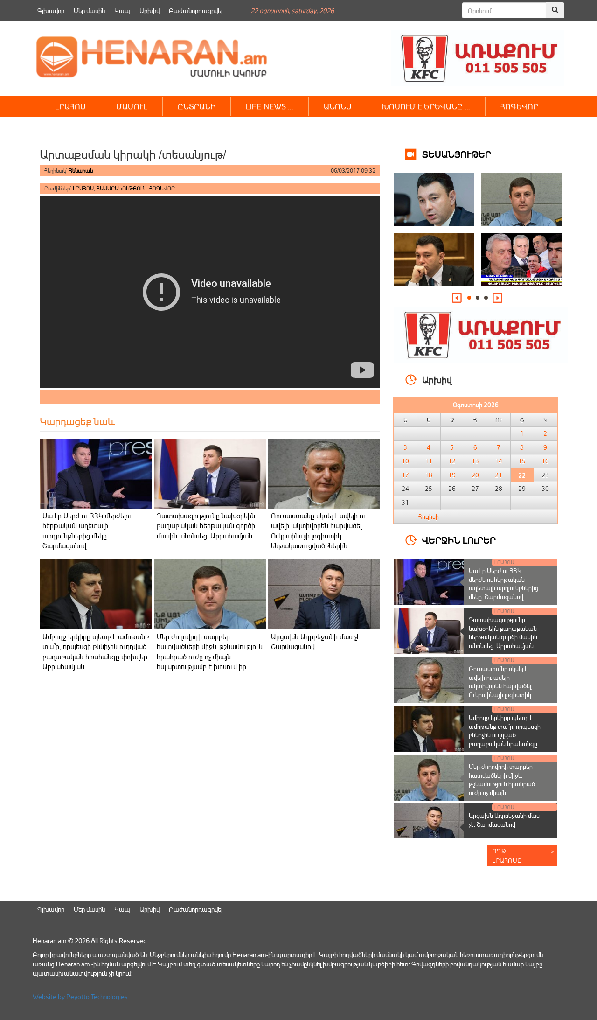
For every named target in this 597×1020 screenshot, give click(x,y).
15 (522, 461)
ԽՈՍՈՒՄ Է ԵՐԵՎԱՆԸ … (426, 106)
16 (545, 461)
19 (452, 475)
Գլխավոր (50, 10)
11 (428, 461)
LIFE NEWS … (269, 106)
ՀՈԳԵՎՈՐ (519, 106)
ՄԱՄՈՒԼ (131, 106)
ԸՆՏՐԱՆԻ (196, 106)
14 (498, 461)
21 (498, 475)
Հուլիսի (428, 516)
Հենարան (81, 170)
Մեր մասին (89, 10)
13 (475, 461)
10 (405, 461)
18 (428, 475)
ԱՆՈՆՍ (338, 106)
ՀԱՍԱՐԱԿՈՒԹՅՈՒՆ (121, 188)
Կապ (122, 10)
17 (405, 475)
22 (522, 475)
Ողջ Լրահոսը (507, 855)
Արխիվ (149, 10)
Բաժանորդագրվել (195, 10)
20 (475, 475)
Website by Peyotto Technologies (80, 996)
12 (452, 461)
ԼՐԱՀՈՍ (70, 106)
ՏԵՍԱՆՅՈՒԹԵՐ (456, 154)
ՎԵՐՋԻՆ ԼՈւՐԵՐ (459, 539)
